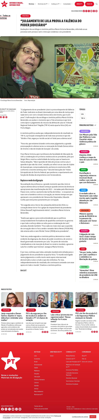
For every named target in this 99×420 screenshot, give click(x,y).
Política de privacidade (41, 409)
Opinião (36, 385)
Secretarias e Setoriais (73, 381)
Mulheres (84, 131)
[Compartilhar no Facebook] (1, 117)
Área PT (79, 4)
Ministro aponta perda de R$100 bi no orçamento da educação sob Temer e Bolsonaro (88, 218)
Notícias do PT (38, 394)
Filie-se (89, 4)
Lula (82, 114)
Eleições (84, 151)
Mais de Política (6, 289)
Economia (37, 359)
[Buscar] (97, 4)
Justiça (36, 388)
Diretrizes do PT (56, 352)
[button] (32, 4)
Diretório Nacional (71, 378)
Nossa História (70, 356)
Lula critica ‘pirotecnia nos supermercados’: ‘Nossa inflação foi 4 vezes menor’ (62, 318)
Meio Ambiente (38, 391)
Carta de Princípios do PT (73, 361)
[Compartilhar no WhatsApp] (6, 117)
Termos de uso (38, 406)
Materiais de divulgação (11, 378)
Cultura (84, 267)
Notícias (37, 352)
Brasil (83, 169)
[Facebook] (84, 11)
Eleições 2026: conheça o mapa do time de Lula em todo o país (88, 158)
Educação (85, 210)
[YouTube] (91, 11)
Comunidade (86, 352)
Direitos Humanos (39, 379)
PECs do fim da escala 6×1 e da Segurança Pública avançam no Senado (86, 315)
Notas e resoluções (9, 375)
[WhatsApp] (94, 11)
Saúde (83, 190)
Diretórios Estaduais (72, 384)
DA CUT (23, 270)
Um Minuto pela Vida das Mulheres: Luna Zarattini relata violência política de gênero (88, 139)
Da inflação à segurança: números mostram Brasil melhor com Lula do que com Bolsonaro (87, 178)
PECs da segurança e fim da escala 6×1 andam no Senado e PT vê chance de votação (37, 316)
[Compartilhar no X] (20, 334)
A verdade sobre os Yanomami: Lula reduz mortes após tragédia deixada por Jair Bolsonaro (88, 198)
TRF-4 (83, 118)
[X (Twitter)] (89, 11)
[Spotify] (96, 11)
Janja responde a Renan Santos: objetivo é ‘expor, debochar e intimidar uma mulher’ (12, 316)
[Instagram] (86, 11)
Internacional (38, 364)
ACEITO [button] (93, 416)
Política (6, 310)
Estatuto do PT (70, 359)
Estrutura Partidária (72, 370)
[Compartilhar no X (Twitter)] (4, 117)
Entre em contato (87, 361)
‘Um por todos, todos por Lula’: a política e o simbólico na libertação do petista (88, 255)
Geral (51, 356)
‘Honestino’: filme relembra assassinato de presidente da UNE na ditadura (88, 273)
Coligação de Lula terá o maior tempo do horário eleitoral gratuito (87, 237)
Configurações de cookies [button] (80, 416)
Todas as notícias (5, 16)
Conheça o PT (71, 352)
